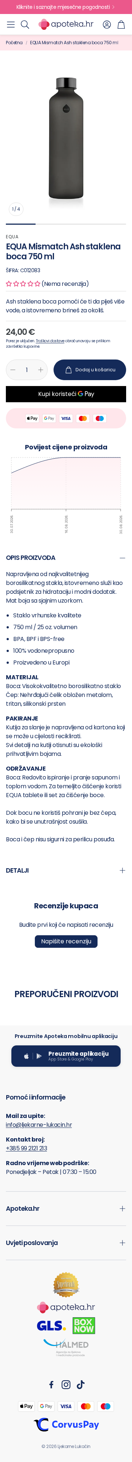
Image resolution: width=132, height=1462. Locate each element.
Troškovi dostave (50, 341)
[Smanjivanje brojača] (12, 369)
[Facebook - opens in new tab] (51, 1384)
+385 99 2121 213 (26, 1148)
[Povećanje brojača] (40, 369)
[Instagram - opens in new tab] (66, 1384)
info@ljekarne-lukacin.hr (39, 1125)
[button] (11, 24)
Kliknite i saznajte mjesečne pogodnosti (63, 7)
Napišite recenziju (66, 941)
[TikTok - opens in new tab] (80, 1384)
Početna (14, 42)
